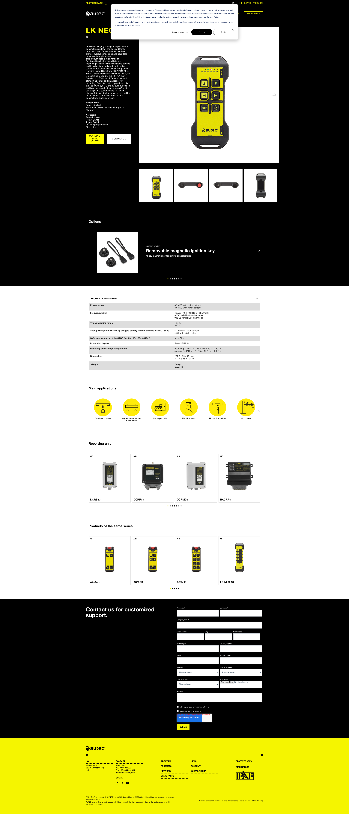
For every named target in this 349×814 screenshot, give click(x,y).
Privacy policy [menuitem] (233, 801)
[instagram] (122, 783)
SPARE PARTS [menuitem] (167, 776)
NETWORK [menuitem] (166, 771)
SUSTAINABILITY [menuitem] (198, 771)
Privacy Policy (195, 711)
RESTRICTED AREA (94, 3)
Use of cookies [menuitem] (245, 801)
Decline (224, 32)
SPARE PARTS (253, 14)
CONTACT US (119, 139)
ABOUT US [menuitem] (166, 761)
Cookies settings (180, 32)
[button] (274, 95)
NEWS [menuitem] (193, 761)
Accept (202, 32)
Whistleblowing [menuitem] (257, 801)
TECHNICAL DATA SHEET (95, 139)
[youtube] (127, 783)
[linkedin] (117, 783)
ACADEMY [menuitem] (196, 766)
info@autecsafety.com (125, 773)
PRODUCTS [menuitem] (166, 766)
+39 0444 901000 (123, 768)
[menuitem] (253, 13)
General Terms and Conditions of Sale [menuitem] (213, 801)
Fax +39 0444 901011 (125, 770)
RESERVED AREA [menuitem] (244, 761)
